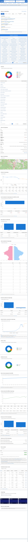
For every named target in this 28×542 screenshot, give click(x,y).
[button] (0, 160)
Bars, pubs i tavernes (3, 87)
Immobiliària (2, 115)
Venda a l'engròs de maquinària (4, 89)
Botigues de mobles (3, 100)
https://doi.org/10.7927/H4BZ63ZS (11, 463)
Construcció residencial (13, 58)
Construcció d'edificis (4, 58)
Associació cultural (14, 48)
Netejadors (5, 48)
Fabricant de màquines (4, 42)
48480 (26, 152)
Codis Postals (14, 3)
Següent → (17, 62)
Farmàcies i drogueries (3, 110)
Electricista (14, 61)
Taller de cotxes (2, 105)
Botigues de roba (23, 45)
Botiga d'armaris (22, 55)
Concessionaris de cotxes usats (22, 38)
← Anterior (11, 62)
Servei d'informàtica (5, 55)
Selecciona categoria (24, 11)
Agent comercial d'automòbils (5, 38)
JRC (2, 193)
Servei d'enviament (23, 52)
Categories (18, 3)
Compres (2, 84)
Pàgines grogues (5, 3)
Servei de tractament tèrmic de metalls (14, 45)
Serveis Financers (13, 13)
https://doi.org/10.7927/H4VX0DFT (4, 461)
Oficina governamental (4, 51)
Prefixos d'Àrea (10, 3)
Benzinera (14, 38)
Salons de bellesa (3, 92)
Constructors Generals (22, 58)
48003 (24, 152)
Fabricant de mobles (14, 42)
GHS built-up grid (15, 193)
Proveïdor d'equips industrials (5, 45)
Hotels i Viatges (2, 13)
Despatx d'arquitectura (4, 61)
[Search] (23, 1)
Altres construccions (14, 55)
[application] (8, 74)
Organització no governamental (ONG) (14, 51)
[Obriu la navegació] (26, 1)
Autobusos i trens (3, 102)
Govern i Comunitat (25, 13)
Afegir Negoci (22, 3)
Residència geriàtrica (22, 51)
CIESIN (2, 237)
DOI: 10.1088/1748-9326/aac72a (7, 435)
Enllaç (1, 336)
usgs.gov (26, 472)
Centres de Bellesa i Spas (20, 13)
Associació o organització (22, 48)
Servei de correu (5, 52)
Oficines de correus (3, 120)
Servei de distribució (14, 52)
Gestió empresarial (3, 82)
